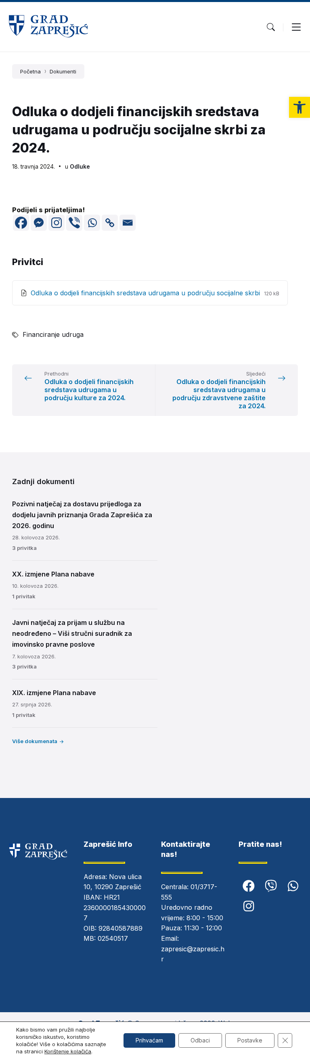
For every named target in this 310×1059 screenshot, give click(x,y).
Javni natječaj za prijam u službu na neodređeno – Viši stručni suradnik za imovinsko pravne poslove (72, 633)
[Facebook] (21, 223)
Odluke (80, 166)
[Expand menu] (296, 27)
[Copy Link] (110, 223)
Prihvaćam (149, 1040)
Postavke (249, 1040)
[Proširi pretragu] (271, 27)
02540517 (113, 938)
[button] (299, 107)
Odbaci (200, 1040)
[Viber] (74, 223)
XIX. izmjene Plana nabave (54, 693)
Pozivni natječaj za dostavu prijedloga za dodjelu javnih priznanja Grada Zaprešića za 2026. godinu (82, 515)
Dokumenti (63, 71)
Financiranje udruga (53, 334)
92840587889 (120, 928)
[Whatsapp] (92, 223)
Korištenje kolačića (67, 1051)
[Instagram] (56, 223)
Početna (30, 71)
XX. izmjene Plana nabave (53, 574)
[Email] (127, 223)
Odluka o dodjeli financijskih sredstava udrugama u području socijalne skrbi (146, 293)
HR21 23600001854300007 (115, 907)
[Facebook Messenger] (39, 223)
